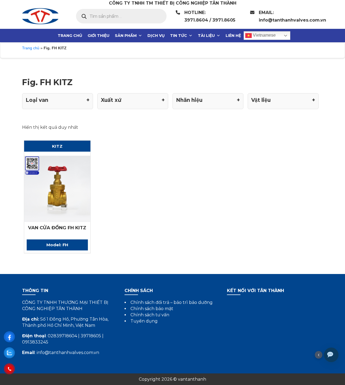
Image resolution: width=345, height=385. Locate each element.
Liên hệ (233, 35)
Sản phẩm (126, 35)
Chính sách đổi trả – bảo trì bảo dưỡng (171, 302)
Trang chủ (70, 35)
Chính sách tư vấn (149, 314)
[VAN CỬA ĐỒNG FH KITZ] (57, 188)
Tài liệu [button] (206, 35)
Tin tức (178, 35)
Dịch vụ (156, 35)
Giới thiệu (98, 35)
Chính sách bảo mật (151, 308)
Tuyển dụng (144, 321)
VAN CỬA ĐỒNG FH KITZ (57, 227)
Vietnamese (264, 35)
